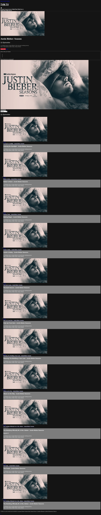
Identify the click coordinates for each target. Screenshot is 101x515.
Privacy (35, 511)
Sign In (10, 10)
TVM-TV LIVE (4, 511)
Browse (3, 9)
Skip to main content (5, 1)
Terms (32, 511)
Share (7, 49)
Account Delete (20, 511)
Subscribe (3, 49)
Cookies (39, 511)
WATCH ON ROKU (12, 511)
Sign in (22, 9)
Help (29, 511)
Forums (7, 9)
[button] (1, 7)
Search (10, 9)
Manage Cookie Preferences (47, 511)
